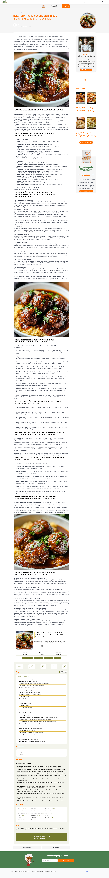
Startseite (17, 871)
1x (59, 671)
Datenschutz (40, 871)
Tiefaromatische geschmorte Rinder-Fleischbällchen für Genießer (34, 12)
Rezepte (84, 2)
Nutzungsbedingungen (50, 871)
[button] (65, 676)
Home (78, 2)
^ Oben (11, 871)
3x (63, 671)
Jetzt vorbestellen (85, 191)
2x (61, 671)
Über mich (91, 2)
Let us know (36, 838)
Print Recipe (38, 646)
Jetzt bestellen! (66, 6)
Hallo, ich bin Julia (26, 871)
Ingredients (19, 667)
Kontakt (98, 2)
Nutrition (54, 667)
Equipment (31, 667)
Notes (64, 667)
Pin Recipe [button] (45, 646)
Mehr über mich (85, 69)
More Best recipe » (86, 142)
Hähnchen (19, 12)
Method (43, 667)
